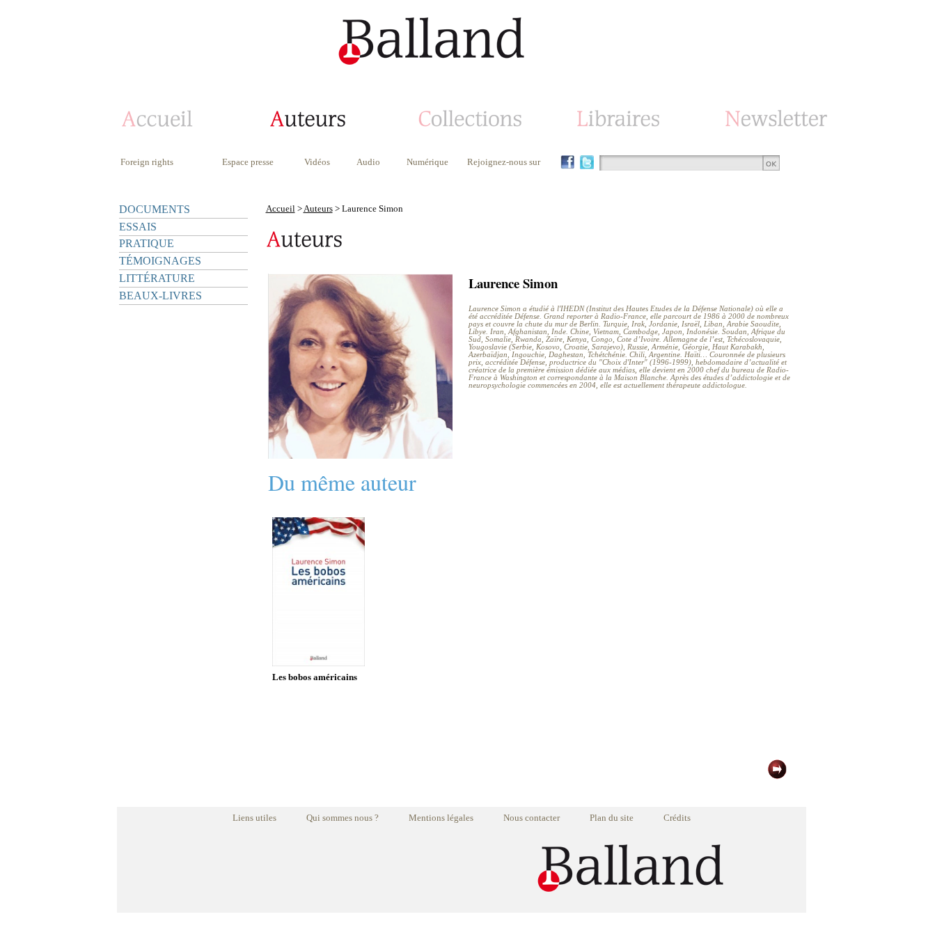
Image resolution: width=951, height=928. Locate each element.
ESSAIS (138, 227)
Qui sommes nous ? (342, 817)
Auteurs (318, 208)
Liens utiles (254, 817)
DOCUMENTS (154, 209)
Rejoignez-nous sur (503, 162)
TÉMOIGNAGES (160, 261)
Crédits (677, 817)
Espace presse (248, 162)
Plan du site (612, 817)
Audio (368, 162)
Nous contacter (531, 817)
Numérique (427, 162)
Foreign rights (146, 162)
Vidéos (317, 162)
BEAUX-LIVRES (160, 295)
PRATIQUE (146, 243)
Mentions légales (441, 817)
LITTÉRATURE (157, 278)
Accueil (280, 208)
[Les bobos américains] (318, 662)
